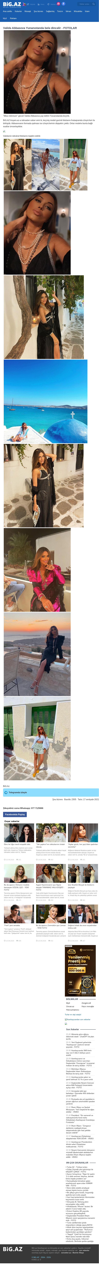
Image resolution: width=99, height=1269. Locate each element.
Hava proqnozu (72, 1010)
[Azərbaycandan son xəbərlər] (77, 1019)
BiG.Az (6, 786)
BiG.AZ (6, 120)
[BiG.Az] (15, 5)
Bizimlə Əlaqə (78, 1253)
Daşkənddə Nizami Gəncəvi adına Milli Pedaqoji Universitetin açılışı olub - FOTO (80, 1085)
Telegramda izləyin (18, 792)
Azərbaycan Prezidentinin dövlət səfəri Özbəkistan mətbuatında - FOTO (79, 1144)
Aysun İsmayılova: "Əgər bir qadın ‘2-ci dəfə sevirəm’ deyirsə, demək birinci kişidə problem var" (80, 1176)
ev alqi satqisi (75, 1015)
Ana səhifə (7, 11)
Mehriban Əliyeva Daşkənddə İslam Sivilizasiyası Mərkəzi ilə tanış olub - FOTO (78, 1071)
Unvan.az (70, 1006)
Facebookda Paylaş (15, 814)
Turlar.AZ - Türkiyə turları (77, 1167)
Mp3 (5, 18)
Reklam (13, 18)
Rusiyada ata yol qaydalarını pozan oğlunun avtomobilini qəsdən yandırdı (80, 1101)
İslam (87, 11)
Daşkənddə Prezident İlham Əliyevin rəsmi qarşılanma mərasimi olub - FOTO (80, 1218)
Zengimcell (86, 1003)
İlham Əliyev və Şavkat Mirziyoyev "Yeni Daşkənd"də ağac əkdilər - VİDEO (80, 1109)
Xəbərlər (18, 11)
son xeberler (84, 1250)
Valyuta (32, 4)
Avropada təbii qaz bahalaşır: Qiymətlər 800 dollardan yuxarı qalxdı (80, 1093)
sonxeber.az (66, 1253)
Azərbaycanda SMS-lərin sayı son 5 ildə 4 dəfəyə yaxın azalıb (79, 1052)
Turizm (60, 11)
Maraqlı (28, 11)
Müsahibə (78, 11)
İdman (68, 11)
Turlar (67, 1015)
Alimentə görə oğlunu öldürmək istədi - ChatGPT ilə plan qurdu (80, 1036)
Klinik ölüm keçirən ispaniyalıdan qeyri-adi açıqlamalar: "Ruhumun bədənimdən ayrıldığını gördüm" (79, 1229)
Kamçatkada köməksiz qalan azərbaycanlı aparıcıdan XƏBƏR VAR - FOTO (79, 1183)
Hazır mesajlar (88, 1006)
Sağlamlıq (50, 11)
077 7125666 (37, 808)
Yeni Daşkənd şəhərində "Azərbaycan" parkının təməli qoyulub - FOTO (78, 1044)
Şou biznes (38, 11)
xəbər (33, 120)
